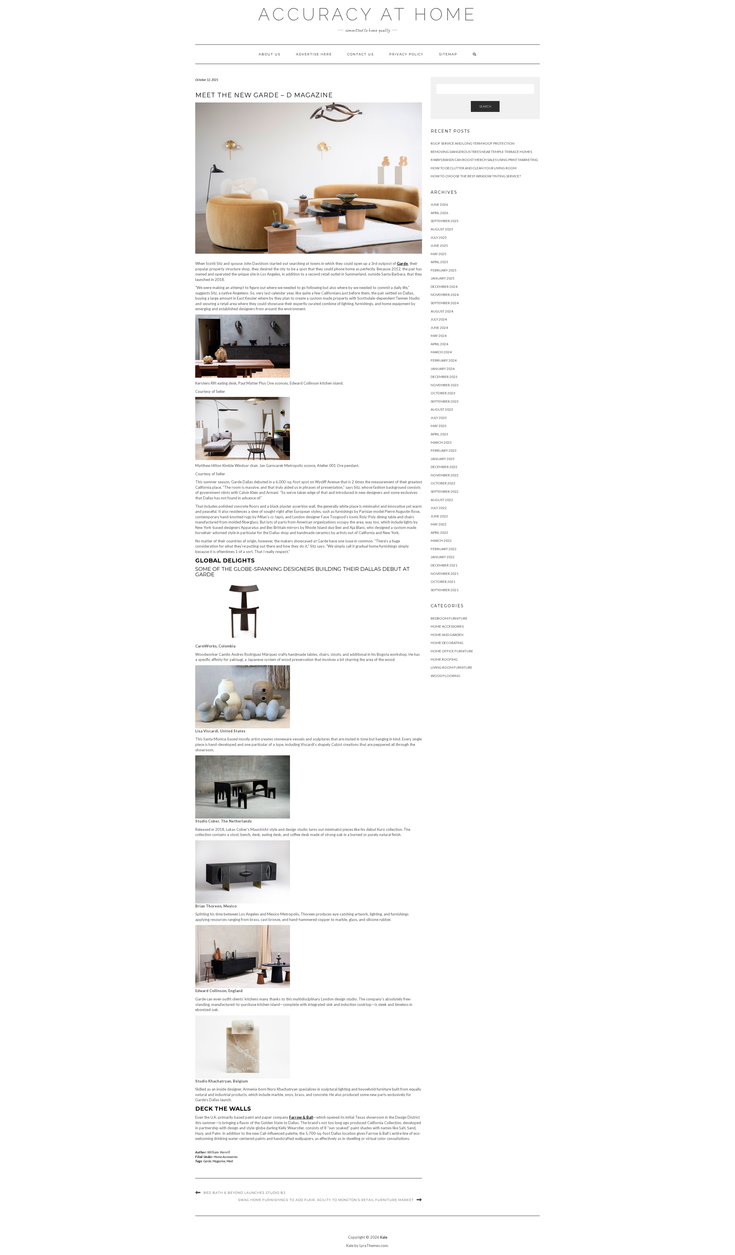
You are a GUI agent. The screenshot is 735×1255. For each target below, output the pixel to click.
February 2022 (444, 549)
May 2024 (438, 335)
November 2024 (445, 294)
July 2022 (439, 508)
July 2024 (439, 319)
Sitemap (448, 54)
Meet (230, 1161)
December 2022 (444, 467)
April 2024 (439, 344)
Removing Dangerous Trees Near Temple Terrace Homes (481, 152)
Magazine (218, 1161)
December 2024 (444, 286)
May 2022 (438, 524)
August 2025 (442, 229)
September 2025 (445, 221)
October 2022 (443, 483)
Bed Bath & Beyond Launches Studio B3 (244, 1193)
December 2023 (444, 377)
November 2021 (445, 573)
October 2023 (443, 393)
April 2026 (439, 213)
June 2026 (439, 204)
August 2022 (442, 500)
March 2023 (441, 442)
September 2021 (445, 590)
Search (485, 106)
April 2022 (439, 532)
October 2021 (443, 581)
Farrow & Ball (301, 1117)
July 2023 (439, 418)
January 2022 (442, 557)
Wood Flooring (445, 676)
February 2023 (444, 450)
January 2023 (442, 459)
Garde (207, 1161)
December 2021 (444, 565)
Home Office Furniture (452, 651)
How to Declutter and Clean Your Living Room (474, 168)
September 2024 (445, 303)
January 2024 (442, 368)
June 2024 (439, 327)
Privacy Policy (406, 54)
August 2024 (442, 311)
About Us (270, 54)
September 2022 (445, 491)
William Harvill (218, 1152)
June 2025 (439, 245)
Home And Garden (447, 635)
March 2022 (441, 540)
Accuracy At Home (367, 14)
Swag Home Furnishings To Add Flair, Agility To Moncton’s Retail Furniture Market (326, 1200)
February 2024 (444, 360)
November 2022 (445, 475)
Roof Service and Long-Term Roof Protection (472, 143)
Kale (383, 1237)
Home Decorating (447, 643)
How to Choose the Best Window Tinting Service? (476, 176)
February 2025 (444, 270)
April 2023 (439, 434)
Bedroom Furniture (449, 618)
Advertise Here (314, 54)
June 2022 (439, 516)
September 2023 (445, 401)
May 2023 (438, 426)
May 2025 (438, 254)
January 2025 (442, 278)
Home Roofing (444, 659)
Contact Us (360, 54)
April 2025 (439, 262)
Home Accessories (225, 1157)
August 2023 (442, 409)
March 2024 (441, 352)
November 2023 (445, 385)
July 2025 (439, 237)
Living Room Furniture (451, 667)
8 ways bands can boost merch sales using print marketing (484, 160)
